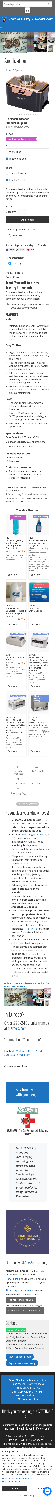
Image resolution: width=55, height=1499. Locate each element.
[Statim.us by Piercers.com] (4, 19)
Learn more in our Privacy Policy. (17, 1478)
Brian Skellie (33, 954)
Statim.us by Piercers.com (31, 19)
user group (19, 1356)
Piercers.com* (43, 1428)
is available (18, 1290)
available (20, 1299)
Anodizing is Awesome (33, 834)
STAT (26, 1262)
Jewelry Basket (17, 180)
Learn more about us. (12, 1481)
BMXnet (20, 1395)
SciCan (38, 1425)
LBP (14, 1391)
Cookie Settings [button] (27, 1495)
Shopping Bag (18, 793)
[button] (27, 10)
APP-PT (38, 1391)
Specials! (19, 70)
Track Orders (18, 783)
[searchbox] (27, 4)
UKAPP (28, 1391)
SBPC (26, 1387)
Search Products (18, 772)
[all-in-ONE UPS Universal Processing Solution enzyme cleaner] (16, 592)
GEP (20, 1391)
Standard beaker (18, 173)
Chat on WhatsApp (16, 1330)
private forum (19, 823)
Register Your (21, 1363)
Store (8, 70)
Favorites (37, 783)
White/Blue (15, 151)
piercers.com (17, 1028)
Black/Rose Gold (17, 158)
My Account (37, 770)
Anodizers (25, 1443)
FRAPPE (34, 1387)
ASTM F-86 (33, 928)
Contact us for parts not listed (24, 1310)
